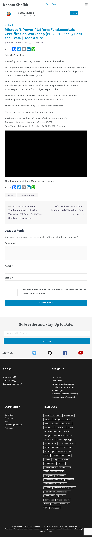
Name (9, 266)
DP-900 (61, 463)
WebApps (55, 508)
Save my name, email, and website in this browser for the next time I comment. (54, 291)
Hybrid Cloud (57, 472)
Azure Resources (66, 443)
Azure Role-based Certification (58, 447)
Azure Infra (59, 435)
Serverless (49, 496)
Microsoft (60, 475)
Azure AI (48, 427)
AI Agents (58, 419)
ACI (58, 415)
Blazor (55, 455)
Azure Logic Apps (64, 439)
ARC (47, 423)
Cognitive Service (60, 459)
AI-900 (47, 419)
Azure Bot (60, 427)
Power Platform (27, 195)
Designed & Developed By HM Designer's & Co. (62, 526)
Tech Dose (51, 4)
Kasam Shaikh (15, 5)
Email (9, 277)
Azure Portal (50, 443)
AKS (68, 419)
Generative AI (51, 467)
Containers (49, 463)
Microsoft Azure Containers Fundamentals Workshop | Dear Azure (67, 210)
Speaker (60, 496)
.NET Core (49, 415)
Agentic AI (68, 415)
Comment (10, 243)
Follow (74, 13)
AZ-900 (55, 423)
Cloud (47, 459)
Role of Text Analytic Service (57, 492)
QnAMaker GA (60, 488)
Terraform (49, 500)
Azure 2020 (66, 423)
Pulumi (48, 488)
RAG (72, 488)
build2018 (66, 455)
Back (10, 25)
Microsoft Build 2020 (53, 480)
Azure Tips (49, 451)
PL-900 (10, 195)
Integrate (49, 475)
